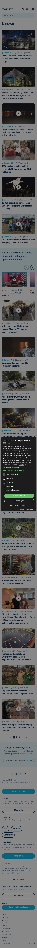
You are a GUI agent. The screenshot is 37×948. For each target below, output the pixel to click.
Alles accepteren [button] (19, 496)
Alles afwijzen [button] (19, 501)
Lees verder (16, 467)
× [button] (33, 439)
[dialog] (18, 474)
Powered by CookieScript (26, 509)
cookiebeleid (7, 467)
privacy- (21, 465)
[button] (18, 470)
